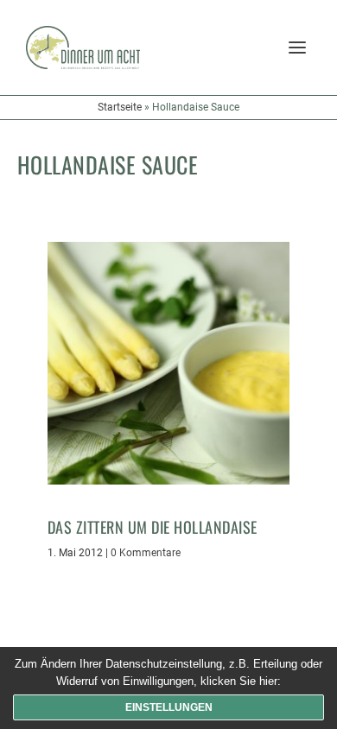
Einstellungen (169, 707)
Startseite (120, 107)
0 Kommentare (146, 553)
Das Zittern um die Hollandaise (153, 527)
